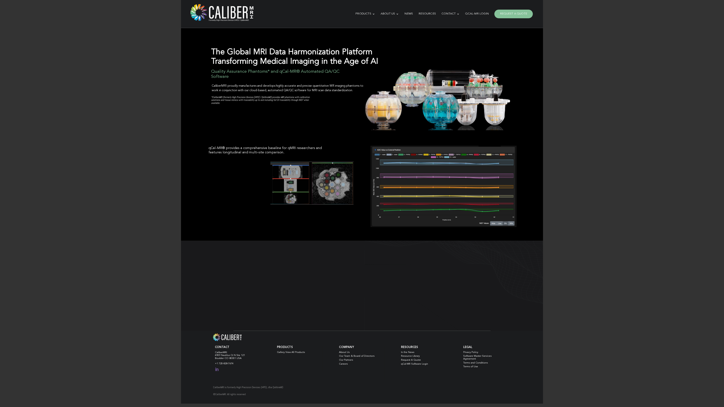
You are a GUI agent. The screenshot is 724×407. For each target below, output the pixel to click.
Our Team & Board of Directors (356, 356)
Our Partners (346, 360)
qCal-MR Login (477, 13)
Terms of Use (470, 366)
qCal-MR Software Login (414, 364)
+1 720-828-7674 (224, 363)
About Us (388, 13)
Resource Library (410, 356)
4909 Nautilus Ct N (225, 355)
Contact (449, 13)
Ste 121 (240, 355)
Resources (427, 13)
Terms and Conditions (475, 363)
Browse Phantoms (229, 115)
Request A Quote (513, 13)
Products (363, 13)
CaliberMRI (221, 352)
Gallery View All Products (291, 352)
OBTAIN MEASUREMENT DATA (402, 318)
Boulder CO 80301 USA (228, 358)
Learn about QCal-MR (234, 167)
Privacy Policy (470, 352)
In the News (407, 352)
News (408, 13)
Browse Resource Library (321, 310)
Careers (343, 364)
